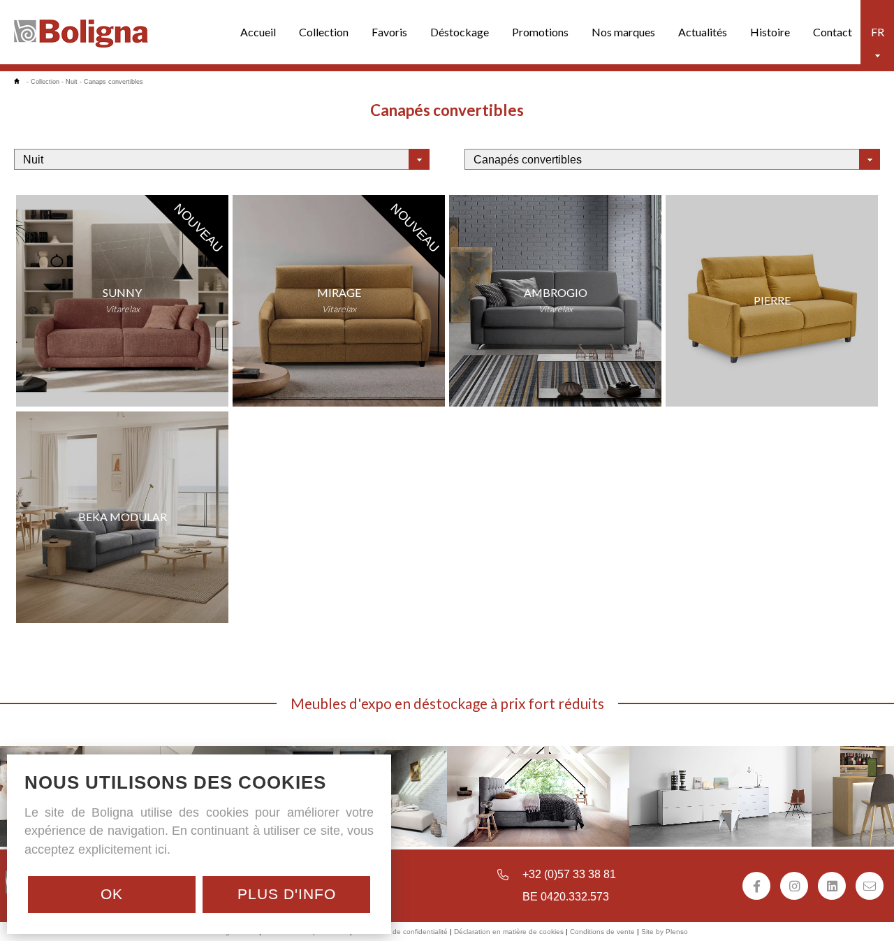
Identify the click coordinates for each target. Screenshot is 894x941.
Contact (832, 31)
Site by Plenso (664, 931)
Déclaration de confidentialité (401, 931)
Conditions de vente (602, 931)
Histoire (770, 31)
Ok (112, 894)
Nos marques (623, 31)
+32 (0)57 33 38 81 (569, 874)
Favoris (389, 31)
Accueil (258, 31)
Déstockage (459, 31)
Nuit (72, 81)
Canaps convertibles (113, 81)
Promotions (540, 31)
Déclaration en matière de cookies (509, 931)
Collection (324, 31)
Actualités (702, 31)
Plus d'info (286, 894)
